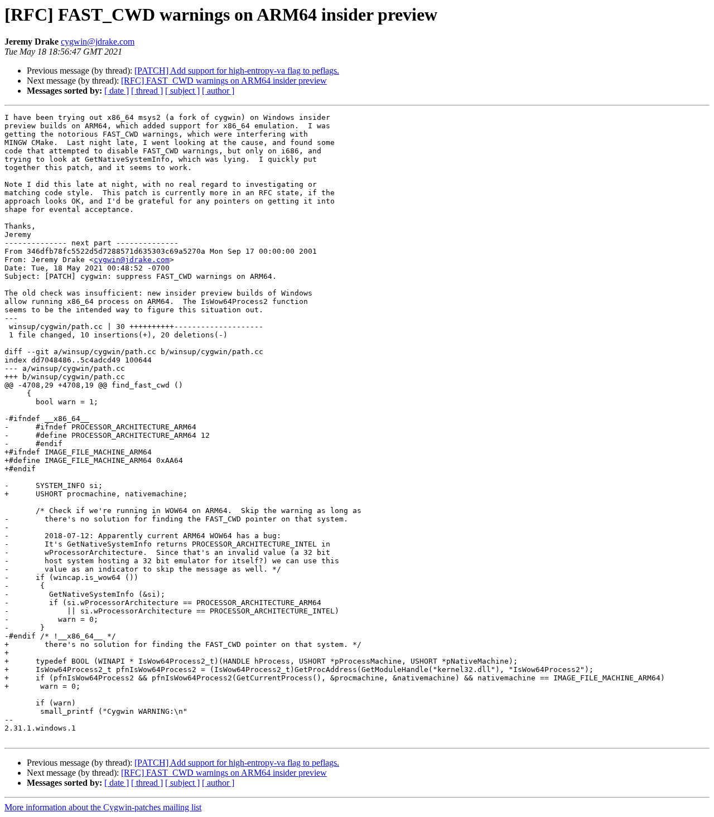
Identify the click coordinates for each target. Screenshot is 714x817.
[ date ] (116, 90)
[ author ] (218, 90)
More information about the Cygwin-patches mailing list (102, 807)
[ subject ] (182, 90)
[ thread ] (147, 90)
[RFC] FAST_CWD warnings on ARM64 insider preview (224, 80)
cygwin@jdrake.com (97, 41)
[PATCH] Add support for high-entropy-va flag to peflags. (236, 70)
